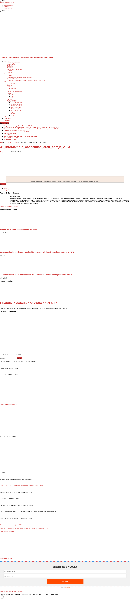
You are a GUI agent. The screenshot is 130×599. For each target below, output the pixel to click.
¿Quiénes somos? (9, 5)
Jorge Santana (4, 152)
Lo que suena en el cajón (15, 91)
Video (12, 96)
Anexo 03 (10, 75)
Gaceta (9, 99)
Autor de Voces (12, 83)
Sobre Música (11, 88)
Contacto (6, 6)
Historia (9, 71)
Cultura (6, 82)
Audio (12, 94)
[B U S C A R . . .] (0, 1)
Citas (8, 86)
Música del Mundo (16, 106)
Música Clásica (15, 109)
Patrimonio (7, 117)
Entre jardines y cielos (10, 139)
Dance (13, 113)
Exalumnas (7, 118)
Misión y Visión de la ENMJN (8, 404)
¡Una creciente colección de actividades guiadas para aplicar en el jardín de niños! (24, 528)
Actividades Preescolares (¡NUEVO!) (11, 525)
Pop (12, 112)
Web (12, 98)
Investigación (11, 64)
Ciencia (9, 72)
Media (9, 93)
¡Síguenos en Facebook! (7, 531)
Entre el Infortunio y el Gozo (12, 135)
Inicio (1, 142)
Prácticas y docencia (13, 63)
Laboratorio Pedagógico (14, 69)
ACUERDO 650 (12, 78)
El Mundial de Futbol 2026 (11, 138)
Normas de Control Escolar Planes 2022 (19, 77)
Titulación (10, 66)
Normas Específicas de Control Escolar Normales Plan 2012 (26, 80)
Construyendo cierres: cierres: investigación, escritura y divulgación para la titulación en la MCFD (32, 127)
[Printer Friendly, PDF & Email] (5, 155)
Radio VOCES (11, 101)
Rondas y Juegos (16, 104)
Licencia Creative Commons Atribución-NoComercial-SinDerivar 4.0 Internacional (74, 181)
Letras (9, 90)
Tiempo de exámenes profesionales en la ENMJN (18, 126)
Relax (12, 115)
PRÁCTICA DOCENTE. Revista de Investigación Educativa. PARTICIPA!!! (21, 485)
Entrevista (10, 67)
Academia (7, 61)
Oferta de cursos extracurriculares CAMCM (16, 132)
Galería (9, 85)
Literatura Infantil (16, 110)
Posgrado (7, 120)
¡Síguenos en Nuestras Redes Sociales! (11, 591)
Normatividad (8, 74)
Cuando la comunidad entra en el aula (14, 130)
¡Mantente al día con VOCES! (8, 558)
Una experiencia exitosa (11, 142)
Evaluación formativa (10, 133)
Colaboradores (8, 8)
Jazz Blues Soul (16, 107)
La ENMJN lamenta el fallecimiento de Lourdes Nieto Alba (20, 136)
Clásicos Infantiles (16, 102)
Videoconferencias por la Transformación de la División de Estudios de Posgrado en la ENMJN (31, 129)
